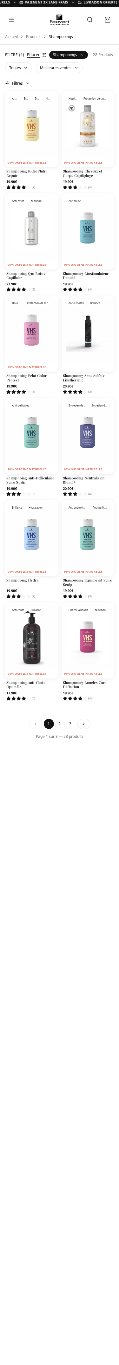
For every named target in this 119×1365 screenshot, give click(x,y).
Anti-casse (16, 98)
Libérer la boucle (79, 610)
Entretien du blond (100, 405)
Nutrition (49, 98)
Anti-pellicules (20, 405)
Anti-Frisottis (76, 303)
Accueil (11, 36)
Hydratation (36, 507)
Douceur (38, 98)
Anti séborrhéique (79, 507)
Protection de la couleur (96, 98)
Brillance (27, 98)
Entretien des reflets (78, 405)
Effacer (33, 54)
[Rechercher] (89, 19)
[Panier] (107, 19)
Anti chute (75, 201)
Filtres (17, 83)
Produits (33, 36)
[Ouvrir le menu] (11, 19)
